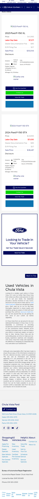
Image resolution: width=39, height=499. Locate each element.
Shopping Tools (7, 438)
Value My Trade (19, 97)
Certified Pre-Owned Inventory (16, 457)
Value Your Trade (19, 253)
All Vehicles (16, 438)
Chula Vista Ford (4, 494)
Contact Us (19, 93)
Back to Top (31, 276)
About (32, 437)
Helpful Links (24, 438)
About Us (32, 444)
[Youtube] (13, 428)
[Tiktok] (17, 428)
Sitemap (18, 494)
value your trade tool (26, 312)
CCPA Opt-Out (35, 494)
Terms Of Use (13, 494)
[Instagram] (8, 428)
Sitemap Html (24, 494)
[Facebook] (4, 428)
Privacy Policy (8, 494)
